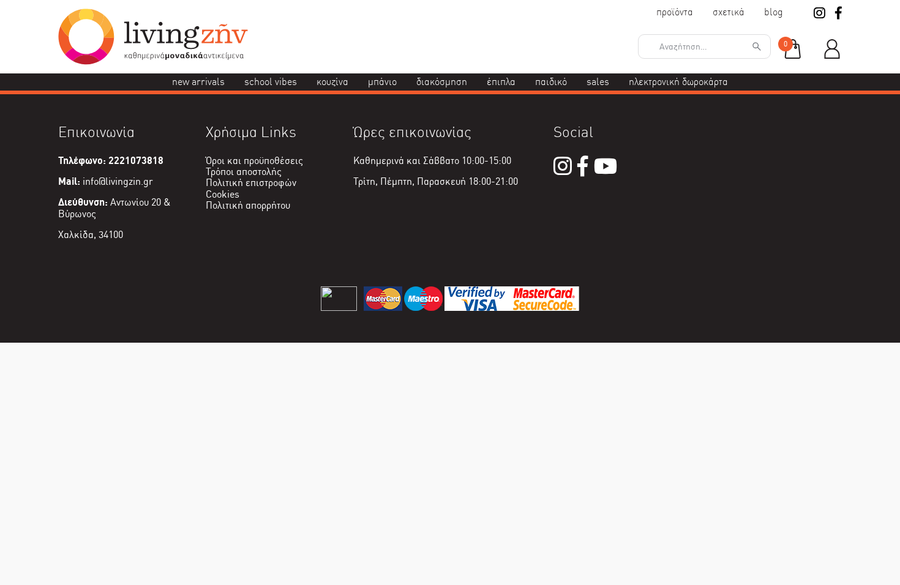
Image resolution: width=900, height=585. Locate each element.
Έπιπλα (501, 82)
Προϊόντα (674, 12)
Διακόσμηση (441, 82)
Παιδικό (551, 82)
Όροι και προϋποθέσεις (254, 160)
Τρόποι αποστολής (244, 171)
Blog (773, 12)
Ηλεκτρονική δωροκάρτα (678, 82)
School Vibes (270, 82)
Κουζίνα (332, 82)
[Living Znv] (153, 61)
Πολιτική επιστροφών (251, 182)
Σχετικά (728, 12)
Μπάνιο (382, 82)
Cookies (222, 194)
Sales (598, 82)
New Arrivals (198, 82)
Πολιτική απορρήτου (248, 205)
